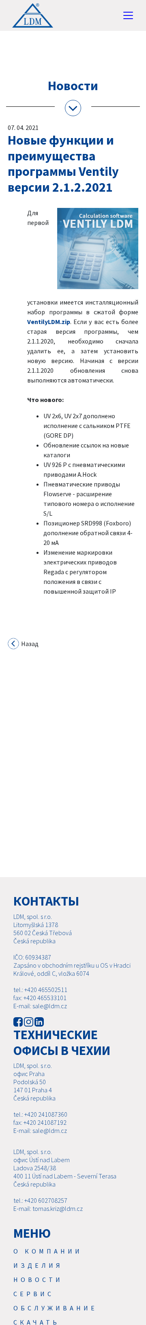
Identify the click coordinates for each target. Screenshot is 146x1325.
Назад (29, 644)
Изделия (38, 1265)
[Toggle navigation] (128, 15)
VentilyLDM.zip (48, 322)
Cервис (33, 1294)
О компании (47, 1251)
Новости (38, 1279)
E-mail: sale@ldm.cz (40, 1006)
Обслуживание (55, 1308)
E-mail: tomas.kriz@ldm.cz (48, 1208)
